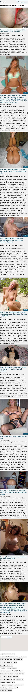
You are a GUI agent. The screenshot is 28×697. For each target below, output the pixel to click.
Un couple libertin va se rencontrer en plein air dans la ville (13, 558)
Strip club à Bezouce (5, 671)
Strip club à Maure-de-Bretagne (8, 668)
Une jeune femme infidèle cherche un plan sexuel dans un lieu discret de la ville (13, 171)
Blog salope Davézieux (6, 690)
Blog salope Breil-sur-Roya (7, 654)
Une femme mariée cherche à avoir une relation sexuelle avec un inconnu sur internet (13, 314)
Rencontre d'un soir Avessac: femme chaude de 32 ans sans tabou (13, 31)
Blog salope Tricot (18, 685)
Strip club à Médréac (17, 671)
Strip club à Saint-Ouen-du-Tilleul (9, 687)
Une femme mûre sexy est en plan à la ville (13, 437)
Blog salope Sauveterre (20, 657)
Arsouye (3, 2)
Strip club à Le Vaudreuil (6, 665)
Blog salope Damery (5, 673)
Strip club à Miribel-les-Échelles (8, 662)
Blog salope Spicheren (6, 659)
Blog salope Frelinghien (18, 673)
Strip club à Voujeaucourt (6, 657)
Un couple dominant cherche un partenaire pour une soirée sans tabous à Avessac (11, 240)
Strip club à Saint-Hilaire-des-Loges (9, 676)
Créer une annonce (22, 2)
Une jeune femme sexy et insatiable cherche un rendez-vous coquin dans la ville (13, 492)
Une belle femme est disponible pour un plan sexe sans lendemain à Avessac (13, 369)
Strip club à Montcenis (6, 679)
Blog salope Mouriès (18, 679)
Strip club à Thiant (17, 659)
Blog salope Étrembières (6, 685)
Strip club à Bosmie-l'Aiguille (7, 682)
